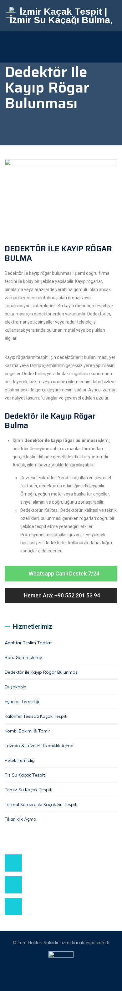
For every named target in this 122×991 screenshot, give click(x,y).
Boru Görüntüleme (23, 657)
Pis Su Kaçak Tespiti (25, 775)
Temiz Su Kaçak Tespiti (28, 789)
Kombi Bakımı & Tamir (27, 731)
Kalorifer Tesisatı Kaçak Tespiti (36, 716)
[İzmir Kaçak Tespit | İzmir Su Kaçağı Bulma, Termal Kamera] (61, 15)
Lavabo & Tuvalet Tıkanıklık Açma (39, 745)
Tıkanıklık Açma (20, 819)
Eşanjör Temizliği (22, 701)
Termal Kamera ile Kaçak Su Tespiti (41, 804)
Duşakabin (15, 687)
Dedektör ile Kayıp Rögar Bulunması (42, 672)
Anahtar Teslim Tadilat (28, 643)
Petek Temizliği (20, 760)
